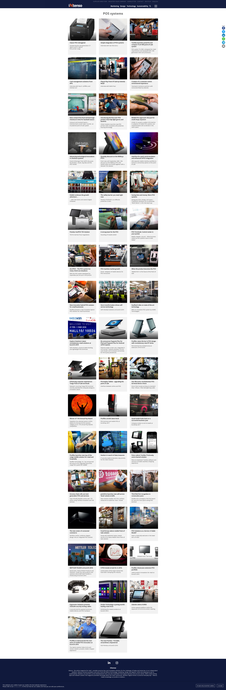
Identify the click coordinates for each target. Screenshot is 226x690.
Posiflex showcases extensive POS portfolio (143, 569)
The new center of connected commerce (79, 532)
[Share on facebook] (223, 28)
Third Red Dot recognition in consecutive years (141, 495)
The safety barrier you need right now (112, 196)
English (155, 1)
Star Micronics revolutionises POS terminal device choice (143, 382)
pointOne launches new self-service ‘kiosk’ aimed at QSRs (112, 495)
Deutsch (148, 1)
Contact (140, 1)
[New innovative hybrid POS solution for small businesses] (82, 292)
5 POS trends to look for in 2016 (111, 568)
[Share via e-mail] (223, 46)
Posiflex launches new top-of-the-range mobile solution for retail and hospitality (81, 457)
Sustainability (142, 6)
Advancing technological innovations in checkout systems (82, 157)
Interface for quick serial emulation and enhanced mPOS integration (143, 157)
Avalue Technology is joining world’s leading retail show (113, 605)
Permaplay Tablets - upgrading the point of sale (112, 382)
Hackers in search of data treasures (112, 455)
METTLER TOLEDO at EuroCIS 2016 (81, 568)
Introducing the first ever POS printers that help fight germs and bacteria (112, 119)
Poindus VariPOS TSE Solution (80, 232)
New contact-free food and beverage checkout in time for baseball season (82, 119)
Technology (131, 6)
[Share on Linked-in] (223, 35)
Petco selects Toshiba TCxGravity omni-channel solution (143, 456)
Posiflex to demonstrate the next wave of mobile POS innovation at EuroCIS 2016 (81, 642)
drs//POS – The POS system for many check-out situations (80, 270)
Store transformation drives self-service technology (112, 306)
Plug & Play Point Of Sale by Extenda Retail (113, 82)
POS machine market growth (110, 269)
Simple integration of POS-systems (112, 43)
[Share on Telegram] (223, 42)
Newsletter (131, 1)
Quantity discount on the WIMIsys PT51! (112, 157)
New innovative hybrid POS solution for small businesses (82, 306)
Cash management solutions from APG (81, 82)
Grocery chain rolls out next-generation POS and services (79, 495)
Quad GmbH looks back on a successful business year (141, 419)
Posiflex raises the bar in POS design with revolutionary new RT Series (144, 342)
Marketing (115, 6)
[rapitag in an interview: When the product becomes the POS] (144, 256)
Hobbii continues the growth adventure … (79, 196)
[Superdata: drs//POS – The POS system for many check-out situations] (82, 256)
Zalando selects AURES (139, 605)
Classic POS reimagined (77, 43)
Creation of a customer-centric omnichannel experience (142, 82)
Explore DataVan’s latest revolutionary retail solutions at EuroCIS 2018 (80, 343)
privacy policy (18, 686)
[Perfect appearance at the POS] (144, 292)
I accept (220, 686)
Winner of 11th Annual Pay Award (81, 419)
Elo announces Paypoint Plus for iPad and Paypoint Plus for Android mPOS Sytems (112, 343)
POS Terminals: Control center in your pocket (142, 233)
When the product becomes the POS (144, 269)
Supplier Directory (100, 1)
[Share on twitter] (223, 31)
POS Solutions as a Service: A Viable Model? (143, 532)
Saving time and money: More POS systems (143, 196)
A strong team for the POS (109, 232)
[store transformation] (113, 292)
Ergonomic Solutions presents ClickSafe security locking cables (80, 605)
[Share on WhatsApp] (223, 38)
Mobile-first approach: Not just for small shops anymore (143, 119)
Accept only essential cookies (205, 686)
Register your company (117, 1)
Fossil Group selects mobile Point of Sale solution (113, 532)
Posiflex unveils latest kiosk (110, 419)
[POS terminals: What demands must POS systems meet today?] (144, 219)
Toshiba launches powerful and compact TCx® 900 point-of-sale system (142, 44)
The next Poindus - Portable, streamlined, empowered (110, 642)
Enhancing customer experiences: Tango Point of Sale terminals (81, 382)
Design (123, 6)
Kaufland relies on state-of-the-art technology (143, 306)
